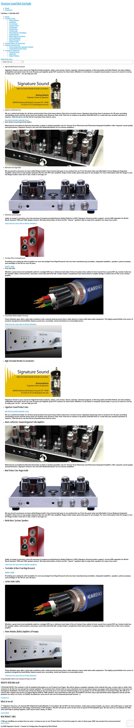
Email (7, 8)
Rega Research (14, 40)
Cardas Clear (14, 25)
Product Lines (10, 18)
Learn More (5, 713)
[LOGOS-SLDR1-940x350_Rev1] (17, 120)
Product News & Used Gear (15, 43)
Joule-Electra (14, 34)
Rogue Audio (14, 41)
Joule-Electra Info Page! (18, 49)
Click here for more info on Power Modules (20, 324)
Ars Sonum (13, 24)
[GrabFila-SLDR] (54, 166)
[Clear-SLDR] (54, 314)
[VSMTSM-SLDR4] (33, 256)
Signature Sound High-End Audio (16, 3)
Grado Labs (13, 31)
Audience (12, 22)
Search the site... (7, 59)
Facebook (8, 10)
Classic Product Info (12, 45)
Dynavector (13, 29)
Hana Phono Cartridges (17, 33)
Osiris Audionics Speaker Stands (21, 47)
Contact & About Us (12, 50)
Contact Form (14, 52)
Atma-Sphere (14, 20)
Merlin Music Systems (17, 36)
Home (7, 17)
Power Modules (15, 38)
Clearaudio (13, 27)
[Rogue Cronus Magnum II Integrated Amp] (54, 213)
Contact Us (5, 698)
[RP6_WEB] (9, 267)
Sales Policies (14, 56)
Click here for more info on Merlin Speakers (21, 223)
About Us (12, 54)
